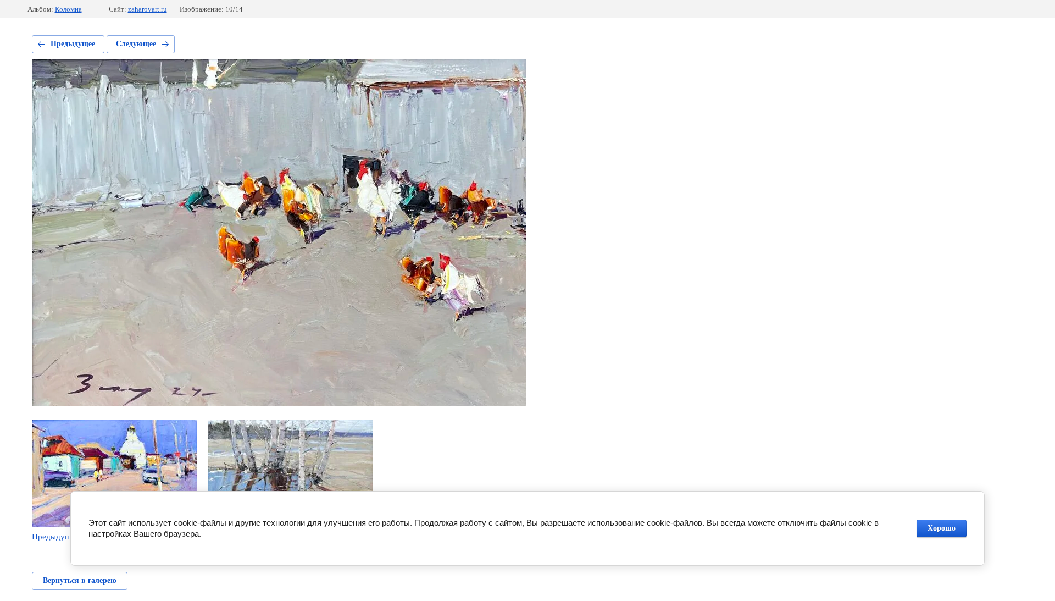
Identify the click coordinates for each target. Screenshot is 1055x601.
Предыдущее (73, 44)
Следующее (136, 44)
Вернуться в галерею (79, 580)
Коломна (68, 9)
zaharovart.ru (147, 9)
